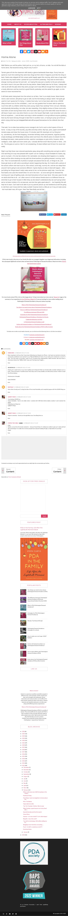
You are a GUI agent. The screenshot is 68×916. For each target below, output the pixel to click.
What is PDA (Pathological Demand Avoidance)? (34, 304)
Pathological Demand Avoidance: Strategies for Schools (34, 317)
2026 (23, 731)
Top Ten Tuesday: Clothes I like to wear (33, 806)
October (26, 772)
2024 (23, 736)
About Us (17, 24)
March (25, 787)
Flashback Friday (27, 795)
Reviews (58, 24)
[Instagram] (29, 343)
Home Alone (26, 814)
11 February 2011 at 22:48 (21, 387)
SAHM (27, 61)
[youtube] (39, 51)
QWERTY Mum (12, 397)
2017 (23, 752)
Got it (38, 8)
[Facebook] (21, 343)
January (26, 832)
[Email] (44, 343)
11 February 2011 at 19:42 (23, 367)
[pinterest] (16, 914)
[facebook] (21, 51)
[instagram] (32, 51)
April (25, 785)
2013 (23, 761)
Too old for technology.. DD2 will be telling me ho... (35, 821)
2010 (23, 835)
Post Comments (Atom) (14, 477)
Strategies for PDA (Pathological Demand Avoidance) (34, 314)
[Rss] (41, 343)
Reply (9, 362)
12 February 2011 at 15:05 (23, 413)
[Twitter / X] (26, 343)
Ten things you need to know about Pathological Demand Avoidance (34, 307)
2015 (23, 756)
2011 (23, 765)
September (27, 774)
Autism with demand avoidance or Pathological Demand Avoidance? (34, 324)
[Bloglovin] (47, 343)
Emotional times (27, 829)
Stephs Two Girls (13, 423)
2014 (23, 758)
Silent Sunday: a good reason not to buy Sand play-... (35, 809)
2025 (23, 733)
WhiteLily (11, 387)
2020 (23, 745)
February (26, 790)
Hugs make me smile (28, 803)
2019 (23, 747)
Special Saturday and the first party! (32, 812)
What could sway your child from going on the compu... (35, 792)
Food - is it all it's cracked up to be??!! (32, 827)
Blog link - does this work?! (30, 818)
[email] (43, 51)
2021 (23, 742)
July (25, 778)
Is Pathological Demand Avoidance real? (34, 322)
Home (9, 24)
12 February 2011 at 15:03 (23, 397)
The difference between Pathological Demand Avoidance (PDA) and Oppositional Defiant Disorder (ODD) (37, 599)
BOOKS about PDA (30, 24)
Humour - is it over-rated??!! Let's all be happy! (35, 816)
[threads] (35, 51)
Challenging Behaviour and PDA (34, 319)
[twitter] (28, 51)
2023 (23, 738)
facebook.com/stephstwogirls (36, 334)
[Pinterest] (38, 343)
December (26, 767)
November (26, 769)
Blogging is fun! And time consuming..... (33, 824)
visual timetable (33, 61)
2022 (23, 740)
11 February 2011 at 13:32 (21, 353)
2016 (23, 754)
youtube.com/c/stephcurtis (36, 339)
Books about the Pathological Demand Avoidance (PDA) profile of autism (34, 326)
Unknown (11, 353)
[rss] (46, 51)
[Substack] (24, 343)
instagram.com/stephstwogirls (37, 337)
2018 (23, 749)
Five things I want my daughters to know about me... (35, 798)
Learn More (31, 8)
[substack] (25, 51)
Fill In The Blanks (27, 801)
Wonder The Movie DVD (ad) (35, 620)
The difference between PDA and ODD (34, 312)
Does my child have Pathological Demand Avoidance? (34, 309)
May (25, 783)
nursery (23, 61)
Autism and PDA (45, 24)
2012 (23, 763)
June (25, 781)
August (26, 776)
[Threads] (32, 343)
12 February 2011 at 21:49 (30, 423)
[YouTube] (35, 343)
